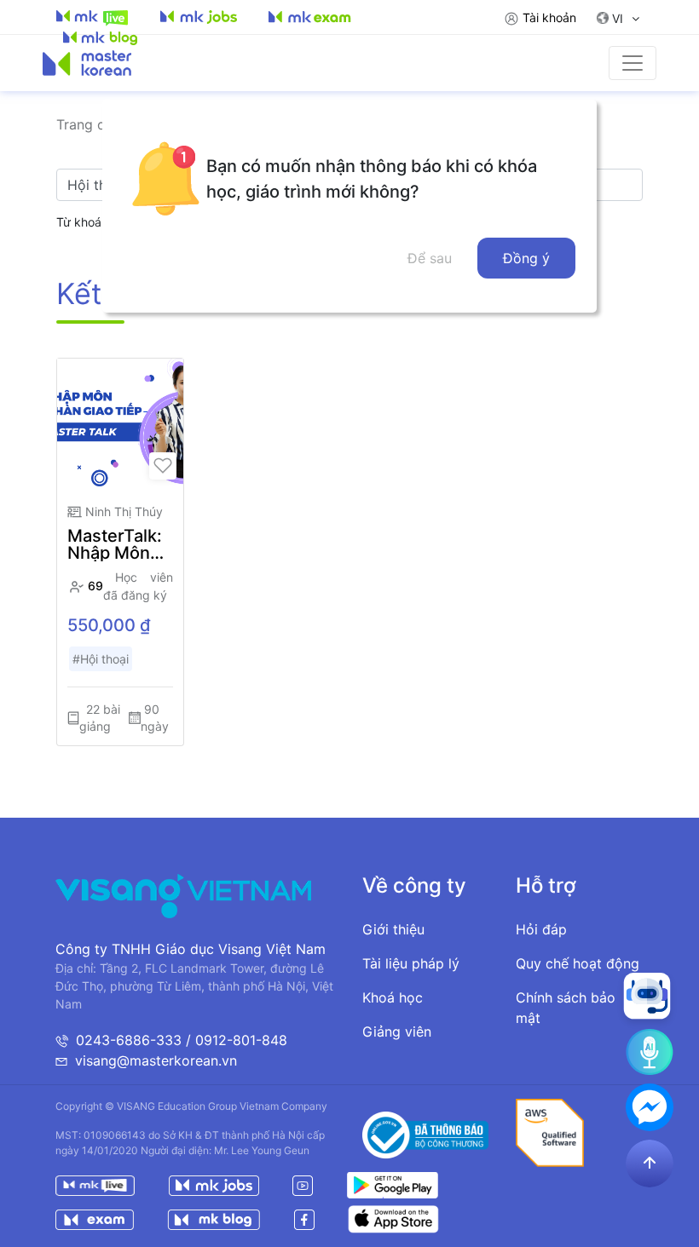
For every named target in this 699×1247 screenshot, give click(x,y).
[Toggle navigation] (632, 63)
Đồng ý (526, 258)
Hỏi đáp (541, 929)
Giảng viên (396, 1031)
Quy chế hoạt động (577, 963)
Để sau (429, 258)
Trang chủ (88, 124)
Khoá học (392, 997)
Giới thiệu (393, 929)
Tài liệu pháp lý (410, 963)
